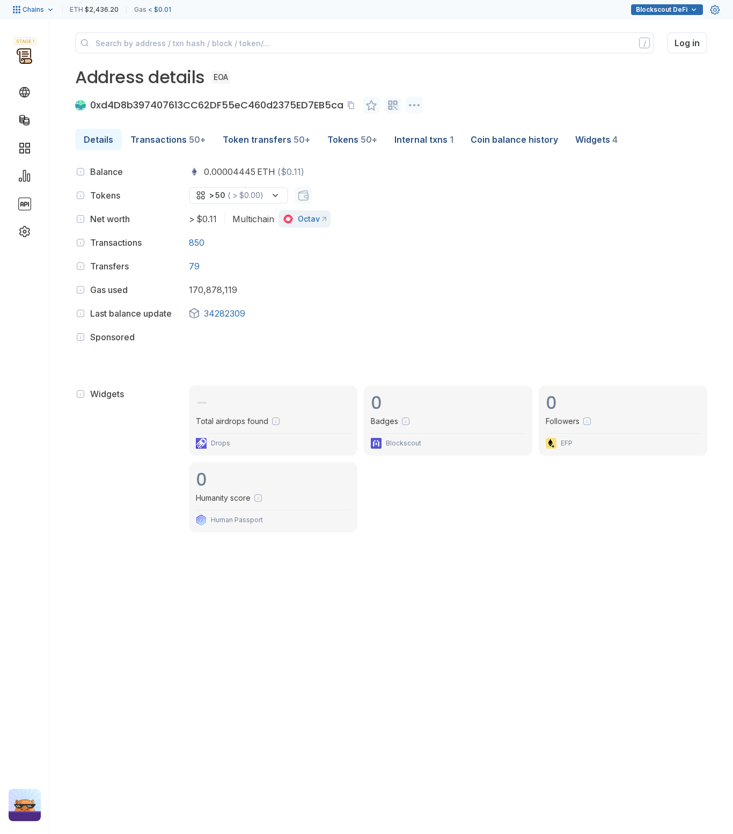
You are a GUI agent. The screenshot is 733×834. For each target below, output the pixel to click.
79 (194, 266)
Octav (309, 218)
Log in (687, 43)
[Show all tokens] (303, 195)
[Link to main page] (24, 56)
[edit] (371, 105)
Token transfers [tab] (266, 139)
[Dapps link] (25, 148)
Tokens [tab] (352, 139)
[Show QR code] (392, 105)
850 (196, 242)
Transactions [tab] (168, 139)
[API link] (25, 204)
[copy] (353, 105)
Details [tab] (98, 139)
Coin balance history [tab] (514, 139)
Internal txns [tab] (423, 139)
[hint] (80, 171)
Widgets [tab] (596, 139)
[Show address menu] (414, 105)
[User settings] (714, 9)
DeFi (661, 9)
